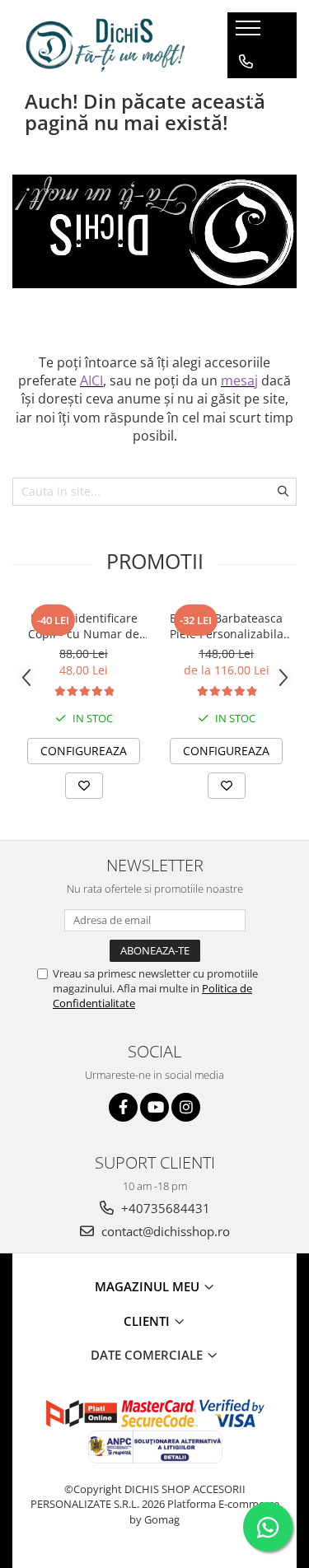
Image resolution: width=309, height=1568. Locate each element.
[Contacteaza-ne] (246, 61)
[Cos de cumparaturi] (245, 94)
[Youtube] (154, 1107)
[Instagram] (185, 1107)
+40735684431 (164, 1208)
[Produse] (250, 33)
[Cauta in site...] (246, 127)
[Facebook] (123, 1107)
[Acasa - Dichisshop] (107, 45)
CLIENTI (148, 1321)
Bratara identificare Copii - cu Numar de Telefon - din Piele (83, 626)
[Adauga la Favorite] (84, 785)
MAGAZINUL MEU (149, 1286)
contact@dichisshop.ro (164, 1231)
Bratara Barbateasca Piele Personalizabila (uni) (226, 626)
